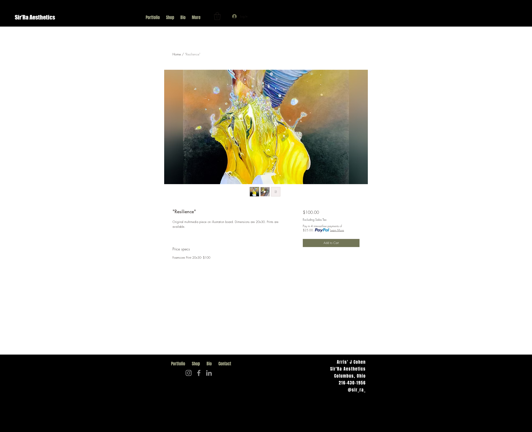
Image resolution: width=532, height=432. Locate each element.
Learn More (337, 230)
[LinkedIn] (209, 373)
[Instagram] (189, 373)
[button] (217, 16)
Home (176, 54)
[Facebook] (199, 373)
